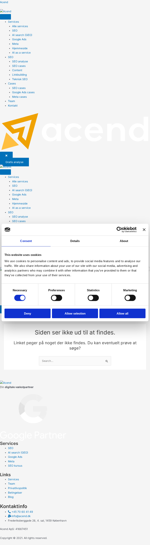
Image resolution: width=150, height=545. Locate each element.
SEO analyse (20, 61)
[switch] (56, 298)
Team (11, 101)
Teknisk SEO (20, 79)
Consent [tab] (26, 241)
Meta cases (19, 96)
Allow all (122, 313)
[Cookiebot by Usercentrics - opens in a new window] (119, 230)
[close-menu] (6, 156)
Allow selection (75, 313)
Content (17, 70)
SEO (14, 30)
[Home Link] (75, 131)
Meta (15, 43)
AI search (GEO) (22, 35)
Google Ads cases (23, 92)
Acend (4, 2)
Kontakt (13, 105)
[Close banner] (144, 229)
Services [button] (13, 21)
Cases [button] (12, 83)
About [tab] (124, 241)
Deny (27, 313)
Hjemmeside (20, 48)
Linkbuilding (19, 74)
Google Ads (19, 39)
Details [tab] (75, 241)
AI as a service (21, 52)
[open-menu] (5, 17)
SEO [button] (10, 57)
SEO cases (19, 65)
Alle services (20, 26)
